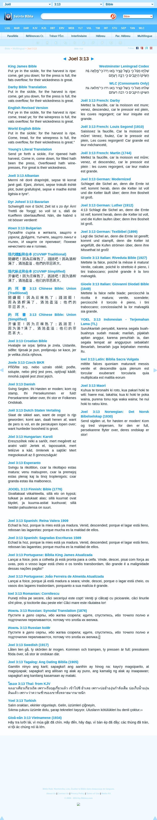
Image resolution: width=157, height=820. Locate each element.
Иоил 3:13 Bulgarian (25, 228)
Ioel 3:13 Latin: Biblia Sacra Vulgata (110, 359)
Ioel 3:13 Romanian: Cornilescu (33, 593)
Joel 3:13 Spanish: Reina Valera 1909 (38, 521)
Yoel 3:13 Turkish (22, 701)
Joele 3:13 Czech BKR (26, 362)
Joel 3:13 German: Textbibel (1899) (109, 232)
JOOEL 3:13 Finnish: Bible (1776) (35, 489)
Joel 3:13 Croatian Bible (27, 341)
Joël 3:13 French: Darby (100, 100)
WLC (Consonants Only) (129, 83)
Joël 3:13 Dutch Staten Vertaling (34, 410)
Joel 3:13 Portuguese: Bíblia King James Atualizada (50, 555)
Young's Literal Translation (30, 149)
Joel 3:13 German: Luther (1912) (107, 205)
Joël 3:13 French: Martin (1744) (106, 153)
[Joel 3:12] (5, 379)
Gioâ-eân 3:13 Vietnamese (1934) (35, 718)
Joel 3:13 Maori (93, 386)
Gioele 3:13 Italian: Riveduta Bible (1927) (114, 258)
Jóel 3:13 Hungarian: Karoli (30, 437)
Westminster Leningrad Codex (124, 66)
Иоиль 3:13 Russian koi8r (29, 628)
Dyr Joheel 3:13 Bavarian (28, 202)
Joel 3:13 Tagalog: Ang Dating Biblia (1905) (43, 662)
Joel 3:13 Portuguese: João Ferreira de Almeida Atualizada (56, 576)
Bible (7, 48)
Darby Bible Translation (27, 87)
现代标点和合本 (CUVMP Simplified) (36, 271)
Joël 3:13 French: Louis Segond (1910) (112, 127)
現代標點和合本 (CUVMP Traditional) (37, 254)
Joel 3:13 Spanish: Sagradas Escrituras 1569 (44, 538)
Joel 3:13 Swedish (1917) (28, 645)
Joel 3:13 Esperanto (24, 463)
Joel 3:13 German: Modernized (106, 179)
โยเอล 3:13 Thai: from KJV (29, 684)
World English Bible (24, 129)
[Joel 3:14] (152, 379)
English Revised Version (28, 108)
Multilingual (19, 48)
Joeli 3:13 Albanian (23, 176)
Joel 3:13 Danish (21, 384)
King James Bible (22, 66)
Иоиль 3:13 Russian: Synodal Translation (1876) (47, 611)
